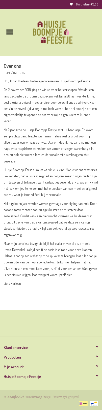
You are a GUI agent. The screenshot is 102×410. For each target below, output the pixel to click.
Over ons (19, 73)
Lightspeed (72, 397)
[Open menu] (9, 32)
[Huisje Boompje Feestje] (60, 32)
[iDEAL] (82, 403)
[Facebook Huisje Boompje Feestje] (47, 325)
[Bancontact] (93, 403)
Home (7, 73)
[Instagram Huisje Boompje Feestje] (55, 325)
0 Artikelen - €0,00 (87, 4)
